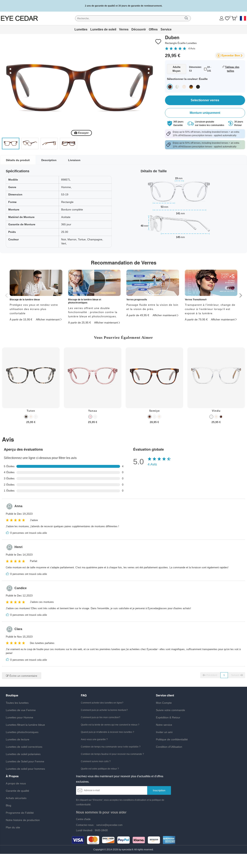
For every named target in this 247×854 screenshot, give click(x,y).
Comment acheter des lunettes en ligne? (102, 702)
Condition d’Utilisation (169, 746)
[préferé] (227, 18)
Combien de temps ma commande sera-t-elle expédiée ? (110, 746)
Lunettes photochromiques (22, 732)
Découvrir (138, 29)
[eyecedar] (24, 18)
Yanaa (92, 410)
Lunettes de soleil (103, 29)
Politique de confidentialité (172, 739)
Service (166, 29)
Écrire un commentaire (23, 675)
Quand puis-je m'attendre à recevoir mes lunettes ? (107, 732)
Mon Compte (164, 702)
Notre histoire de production (23, 820)
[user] (221, 18)
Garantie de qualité (17, 790)
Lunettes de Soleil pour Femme (25, 761)
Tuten (31, 410)
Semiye (154, 410)
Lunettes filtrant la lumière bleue (25, 724)
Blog (8, 805)
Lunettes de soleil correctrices (24, 746)
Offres (153, 29)
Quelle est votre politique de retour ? (100, 768)
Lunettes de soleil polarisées (23, 754)
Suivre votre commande (170, 710)
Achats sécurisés (16, 798)
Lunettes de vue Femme (21, 710)
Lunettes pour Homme (19, 717)
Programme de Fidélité (20, 812)
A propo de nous (16, 783)
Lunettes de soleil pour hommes (25, 768)
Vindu (216, 410)
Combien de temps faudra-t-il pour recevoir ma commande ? (112, 754)
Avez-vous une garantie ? (94, 739)
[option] (31, 388)
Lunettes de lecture (17, 739)
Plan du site (13, 827)
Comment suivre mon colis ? (96, 761)
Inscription (159, 790)
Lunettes (80, 29)
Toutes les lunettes (17, 702)
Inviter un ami (164, 732)
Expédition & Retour (168, 717)
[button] (240, 295)
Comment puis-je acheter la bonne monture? (104, 710)
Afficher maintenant (48, 319)
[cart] (233, 18)
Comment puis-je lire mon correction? (100, 717)
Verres (124, 29)
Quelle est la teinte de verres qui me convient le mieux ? (110, 724)
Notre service (164, 724)
